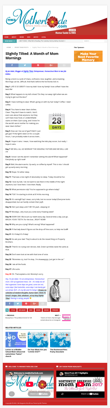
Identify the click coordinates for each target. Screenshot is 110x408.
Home (6, 37)
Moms (22, 37)
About (14, 37)
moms (38, 310)
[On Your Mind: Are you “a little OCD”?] (38, 339)
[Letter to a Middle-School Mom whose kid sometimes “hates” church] (15, 339)
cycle (13, 310)
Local (44, 37)
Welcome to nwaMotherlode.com (22, 367)
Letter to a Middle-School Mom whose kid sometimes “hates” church (15, 352)
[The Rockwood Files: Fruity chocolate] (60, 339)
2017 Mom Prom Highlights (70, 367)
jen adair (22, 310)
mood (46, 310)
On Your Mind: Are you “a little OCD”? (37, 350)
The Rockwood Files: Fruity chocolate (58, 350)
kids (30, 310)
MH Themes (43, 403)
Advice (36, 37)
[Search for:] (94, 41)
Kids (28, 37)
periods (55, 310)
